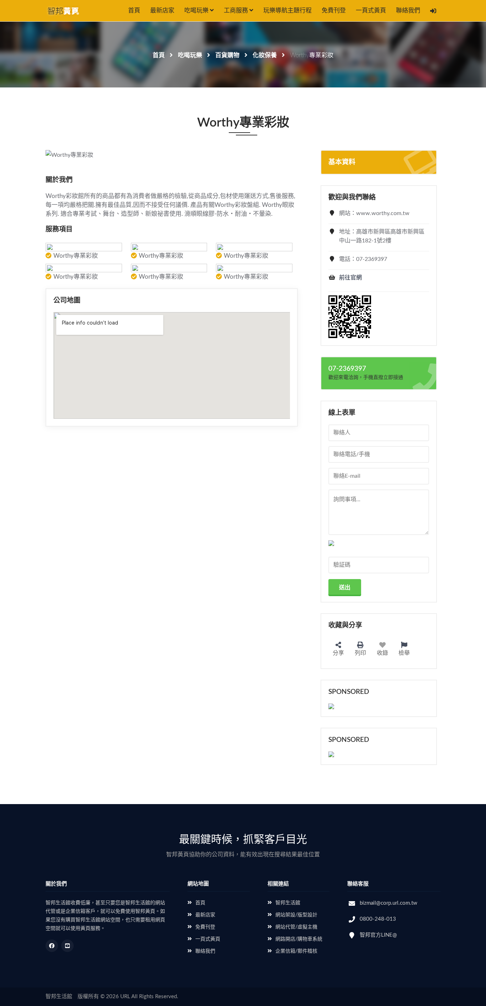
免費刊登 (334, 10)
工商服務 (236, 10)
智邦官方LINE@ (378, 935)
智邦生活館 (287, 902)
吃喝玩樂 (197, 10)
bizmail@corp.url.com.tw (388, 903)
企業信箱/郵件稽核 (296, 951)
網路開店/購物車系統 (298, 939)
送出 (344, 587)
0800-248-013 (378, 919)
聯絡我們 (408, 10)
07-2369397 (347, 368)
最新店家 (162, 10)
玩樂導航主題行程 (287, 10)
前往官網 (350, 277)
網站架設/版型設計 (296, 915)
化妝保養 (265, 55)
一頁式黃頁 (371, 10)
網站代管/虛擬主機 (296, 927)
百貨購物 (227, 55)
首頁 (134, 10)
